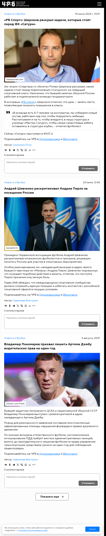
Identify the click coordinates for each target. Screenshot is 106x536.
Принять (92, 529)
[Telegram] (13, 150)
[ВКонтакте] (5, 150)
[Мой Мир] (29, 150)
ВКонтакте (70, 139)
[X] (17, 150)
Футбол (20, 13)
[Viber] (21, 150)
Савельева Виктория (25, 300)
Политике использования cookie (33, 530)
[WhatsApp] (25, 150)
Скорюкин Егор (22, 144)
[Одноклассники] (9, 150)
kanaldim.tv (12, 248)
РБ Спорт (28, 102)
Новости (9, 13)
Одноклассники (49, 139)
